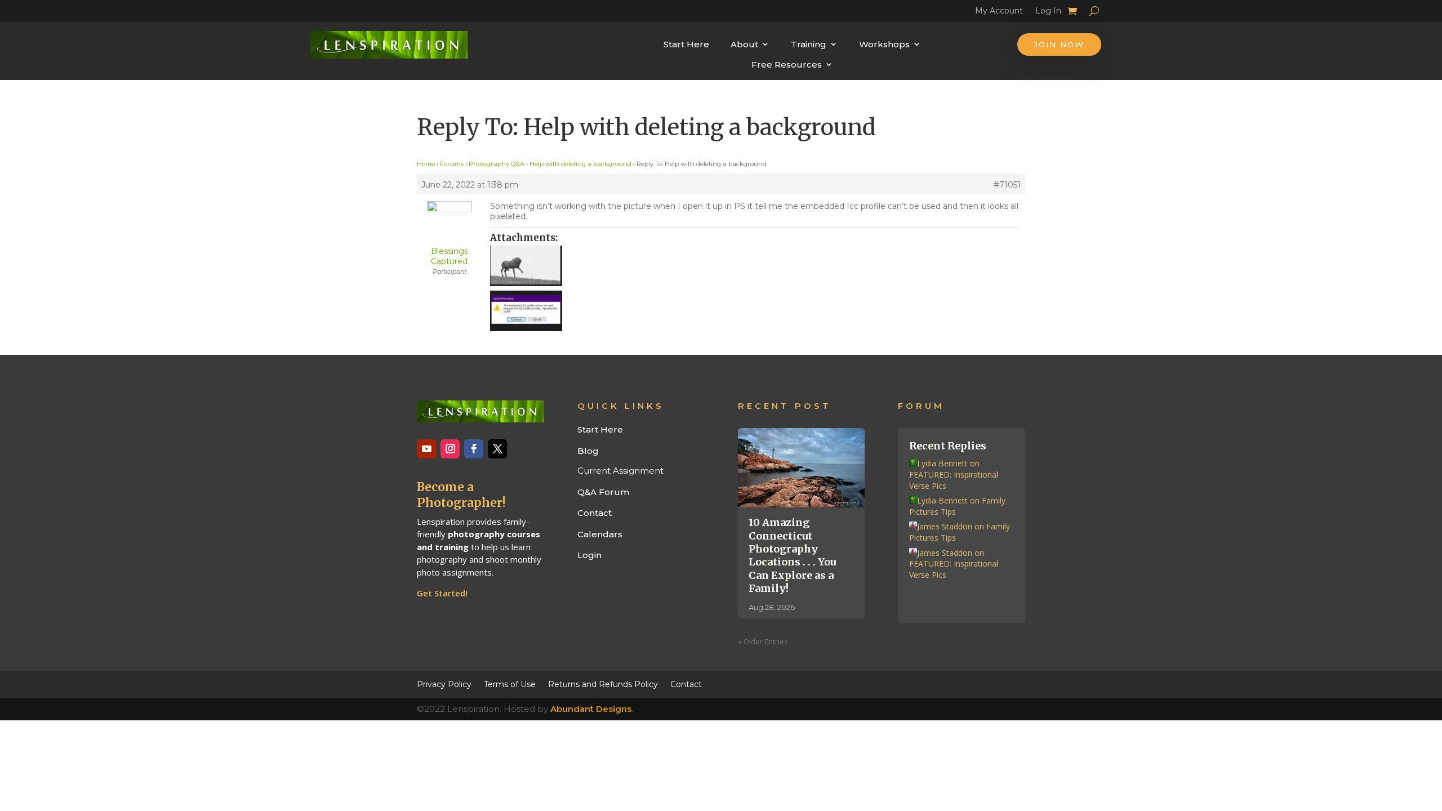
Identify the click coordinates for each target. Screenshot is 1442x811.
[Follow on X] (497, 448)
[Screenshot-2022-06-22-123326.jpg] (754, 266)
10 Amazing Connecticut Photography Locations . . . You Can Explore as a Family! (792, 555)
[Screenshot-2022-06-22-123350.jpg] (754, 311)
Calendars (599, 534)
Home (426, 164)
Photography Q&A (496, 164)
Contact (594, 512)
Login (589, 555)
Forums (452, 164)
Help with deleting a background (580, 164)
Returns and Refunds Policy (603, 683)
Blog (588, 450)
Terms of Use (510, 683)
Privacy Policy (444, 683)
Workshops (884, 44)
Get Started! (442, 593)
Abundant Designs (590, 708)
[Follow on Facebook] (473, 448)
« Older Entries (763, 641)
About (744, 44)
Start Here (686, 44)
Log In (1048, 12)
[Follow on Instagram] (450, 448)
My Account (999, 12)
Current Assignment (620, 470)
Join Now (1059, 44)
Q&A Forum (603, 492)
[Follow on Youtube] (426, 448)
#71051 (1007, 185)
